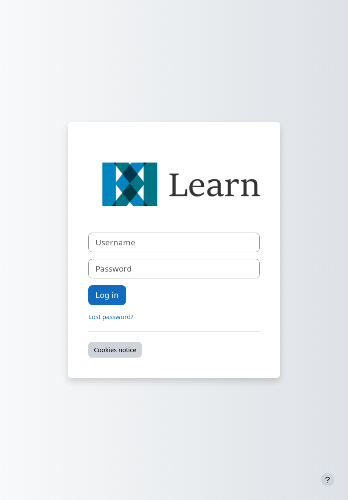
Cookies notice (115, 349)
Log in (107, 294)
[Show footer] (327, 479)
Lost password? (111, 316)
